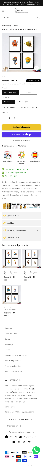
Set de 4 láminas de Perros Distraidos (30, 273)
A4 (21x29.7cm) (10, 92)
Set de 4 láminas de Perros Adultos (10, 273)
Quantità (5, 112)
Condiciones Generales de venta (17, 355)
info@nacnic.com (29, 437)
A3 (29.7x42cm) (28, 92)
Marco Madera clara (29, 107)
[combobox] (21, 17)
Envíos (7, 350)
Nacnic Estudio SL (18, 465)
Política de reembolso (13, 371)
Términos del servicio (13, 366)
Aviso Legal (9, 344)
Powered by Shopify (28, 465)
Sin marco (8, 102)
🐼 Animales (13, 26)
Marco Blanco (9, 107)
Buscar (7, 339)
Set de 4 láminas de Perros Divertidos (10, 309)
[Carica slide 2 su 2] (23, 70)
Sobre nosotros (11, 334)
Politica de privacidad (13, 361)
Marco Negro (24, 102)
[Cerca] (38, 17)
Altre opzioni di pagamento (21, 140)
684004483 (13, 437)
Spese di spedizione (17, 84)
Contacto (8, 328)
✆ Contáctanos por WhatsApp (14, 146)
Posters (4, 26)
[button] (3, 10)
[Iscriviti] (35, 426)
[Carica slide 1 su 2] (20, 70)
